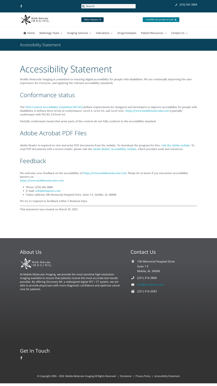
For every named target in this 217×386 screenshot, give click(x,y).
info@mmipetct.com (48, 190)
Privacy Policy (143, 376)
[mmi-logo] (35, 15)
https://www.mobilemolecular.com (147, 110)
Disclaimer (126, 376)
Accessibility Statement (167, 376)
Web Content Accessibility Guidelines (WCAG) (54, 107)
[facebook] (21, 6)
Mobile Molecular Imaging (79, 376)
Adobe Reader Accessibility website (115, 149)
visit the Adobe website (175, 145)
